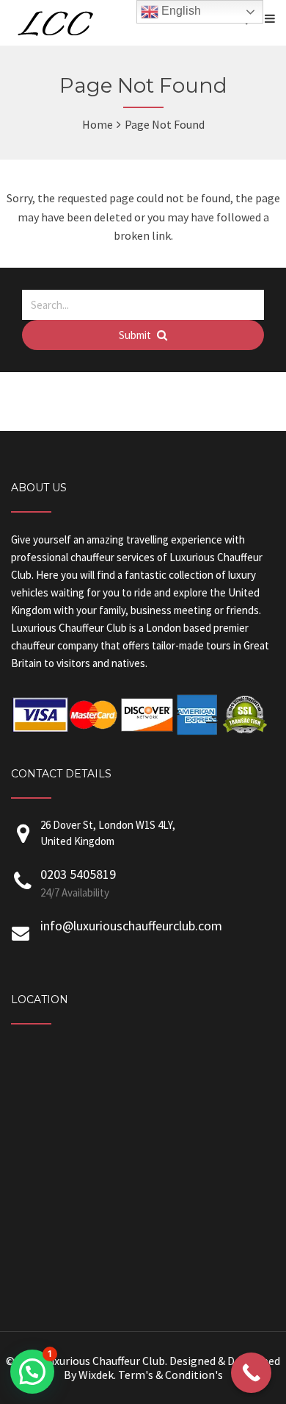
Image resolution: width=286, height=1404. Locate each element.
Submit (136, 335)
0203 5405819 (78, 874)
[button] (32, 1372)
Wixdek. (97, 1374)
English (179, 10)
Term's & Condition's (170, 1374)
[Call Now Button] (251, 1373)
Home (97, 124)
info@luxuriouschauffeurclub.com (131, 925)
